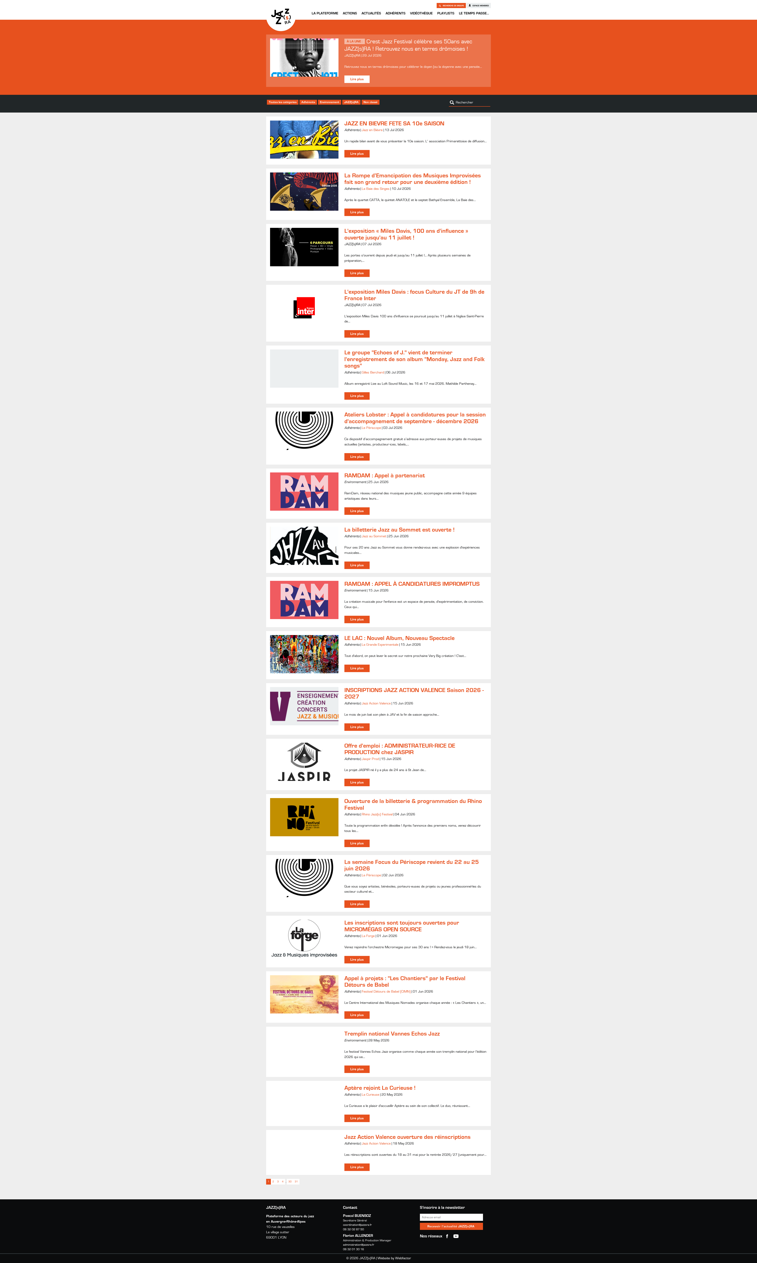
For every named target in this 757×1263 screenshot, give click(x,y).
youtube (456, 1236)
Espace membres (480, 6)
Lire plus (357, 79)
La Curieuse (370, 1094)
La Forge (368, 936)
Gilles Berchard (373, 372)
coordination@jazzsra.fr (357, 1224)
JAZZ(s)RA (281, 16)
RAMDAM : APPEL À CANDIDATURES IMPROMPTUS (412, 584)
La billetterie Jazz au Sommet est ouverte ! (399, 530)
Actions (350, 13)
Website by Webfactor (394, 1258)
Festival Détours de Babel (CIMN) (386, 991)
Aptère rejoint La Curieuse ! (380, 1088)
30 (290, 1181)
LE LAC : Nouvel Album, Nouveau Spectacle (399, 638)
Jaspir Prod (370, 759)
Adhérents (396, 13)
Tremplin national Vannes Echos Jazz (392, 1034)
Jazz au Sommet (374, 536)
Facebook (447, 1236)
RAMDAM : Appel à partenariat (384, 476)
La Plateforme (325, 13)
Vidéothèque (421, 13)
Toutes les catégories (282, 102)
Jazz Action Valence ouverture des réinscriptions (407, 1137)
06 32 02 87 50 (353, 1229)
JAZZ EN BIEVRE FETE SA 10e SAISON (394, 124)
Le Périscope (371, 428)
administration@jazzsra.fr (358, 1244)
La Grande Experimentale (380, 644)
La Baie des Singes (376, 189)
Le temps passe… (474, 13)
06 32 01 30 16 (353, 1249)
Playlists (445, 13)
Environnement (329, 102)
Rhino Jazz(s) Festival (377, 814)
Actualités (371, 13)
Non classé (371, 102)
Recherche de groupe (453, 6)
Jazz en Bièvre (372, 130)
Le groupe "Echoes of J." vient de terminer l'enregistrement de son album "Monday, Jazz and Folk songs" (414, 359)
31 (296, 1181)
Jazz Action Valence (376, 703)
